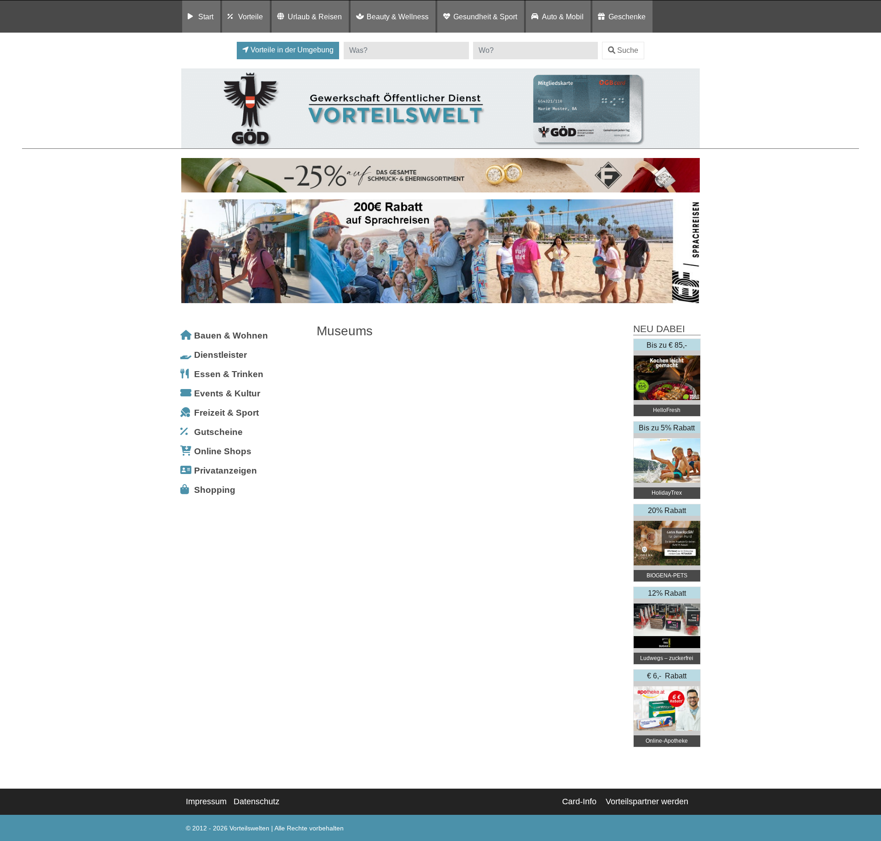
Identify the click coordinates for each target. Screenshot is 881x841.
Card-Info (579, 801)
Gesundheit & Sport (485, 16)
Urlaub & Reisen (315, 16)
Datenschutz (256, 801)
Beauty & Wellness (398, 16)
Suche (627, 50)
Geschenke (627, 16)
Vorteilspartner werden (647, 801)
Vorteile (250, 16)
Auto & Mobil (563, 16)
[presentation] (190, 251)
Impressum (206, 801)
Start (205, 16)
